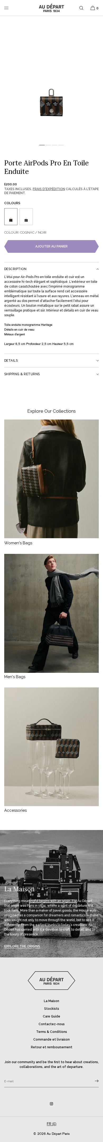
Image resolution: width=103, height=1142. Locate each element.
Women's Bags (18, 543)
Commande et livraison (51, 1039)
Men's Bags (14, 676)
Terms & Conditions (51, 1032)
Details (11, 360)
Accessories (15, 810)
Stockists (51, 1009)
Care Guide (51, 1016)
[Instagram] (51, 1104)
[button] (81, 8)
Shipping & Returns (22, 374)
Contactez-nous (52, 1024)
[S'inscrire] (92, 1081)
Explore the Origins (22, 946)
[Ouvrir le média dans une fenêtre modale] (51, 80)
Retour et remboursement (51, 1047)
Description (15, 269)
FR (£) (51, 1124)
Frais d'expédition (49, 189)
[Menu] (10, 8)
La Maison (51, 1001)
